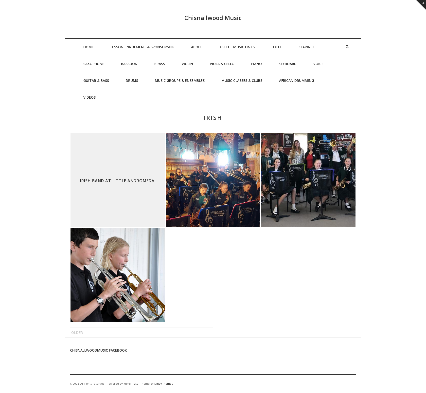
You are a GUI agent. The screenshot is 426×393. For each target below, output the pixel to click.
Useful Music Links (237, 47)
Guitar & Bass (96, 80)
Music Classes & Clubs (241, 80)
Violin (187, 63)
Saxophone (93, 63)
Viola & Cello (222, 63)
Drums (132, 80)
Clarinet (307, 47)
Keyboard (288, 63)
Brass (159, 63)
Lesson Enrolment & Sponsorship (142, 47)
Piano (256, 63)
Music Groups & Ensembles (180, 80)
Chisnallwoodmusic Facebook (98, 350)
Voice (318, 63)
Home (88, 47)
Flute (276, 47)
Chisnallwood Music (213, 18)
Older (77, 332)
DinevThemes (163, 383)
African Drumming (296, 80)
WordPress (131, 383)
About (197, 47)
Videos (89, 97)
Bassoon (129, 63)
